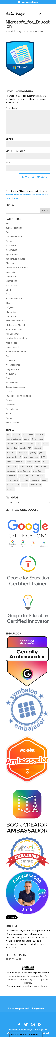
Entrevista (10, 272)
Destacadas (11, 245)
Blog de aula (38, 1008)
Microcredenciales (14, 329)
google (42, 453)
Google (9, 290)
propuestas (11, 475)
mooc (45, 462)
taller (44, 480)
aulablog (39, 434)
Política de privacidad (18, 1008)
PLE (7, 356)
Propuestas (11, 374)
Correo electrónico (15, 151)
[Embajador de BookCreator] (27, 835)
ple (36, 466)
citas (41, 439)
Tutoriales (10, 405)
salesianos (35, 480)
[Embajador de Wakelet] (27, 784)
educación (38, 448)
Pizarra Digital (12, 347)
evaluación (22, 453)
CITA (34, 439)
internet (10, 462)
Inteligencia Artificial (15, 321)
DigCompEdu (11, 250)
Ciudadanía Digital (14, 237)
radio (21, 475)
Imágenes (10, 307)
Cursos (9, 241)
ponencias (11, 471)
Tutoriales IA (12, 409)
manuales (20, 462)
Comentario (12, 108)
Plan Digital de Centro (16, 352)
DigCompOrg (12, 254)
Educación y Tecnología (17, 268)
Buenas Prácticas (14, 228)
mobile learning (33, 462)
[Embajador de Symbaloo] (27, 732)
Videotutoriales (13, 422)
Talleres (9, 400)
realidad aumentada (35, 475)
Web (8, 163)
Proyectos (10, 378)
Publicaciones (12, 382)
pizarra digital (26, 466)
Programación (12, 369)
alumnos (16, 434)
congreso (30, 444)
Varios (8, 413)
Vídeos (9, 418)
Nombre (10, 139)
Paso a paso (11, 343)
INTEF (43, 457)
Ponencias (10, 360)
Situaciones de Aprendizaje (18, 396)
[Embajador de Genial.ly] (27, 685)
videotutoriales (13, 485)
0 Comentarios (37, 31)
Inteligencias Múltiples (16, 325)
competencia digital (15, 444)
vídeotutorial (35, 485)
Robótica (10, 391)
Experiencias (11, 281)
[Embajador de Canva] (27, 914)
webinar (10, 489)
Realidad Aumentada (15, 387)
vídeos (24, 485)
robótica (24, 480)
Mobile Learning (13, 334)
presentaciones (24, 471)
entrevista (11, 453)
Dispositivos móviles (15, 259)
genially (33, 453)
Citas (8, 232)
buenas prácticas (14, 439)
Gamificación (12, 285)
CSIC (38, 444)
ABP (7, 223)
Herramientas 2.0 (14, 298)
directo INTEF (25, 448)
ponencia (44, 466)
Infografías (11, 312)
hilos (25, 457)
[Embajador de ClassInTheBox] (27, 869)
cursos (45, 444)
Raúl (11, 31)
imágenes (34, 457)
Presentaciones (13, 365)
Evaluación (11, 276)
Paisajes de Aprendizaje (17, 338)
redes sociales (12, 480)
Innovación (11, 316)
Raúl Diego (23, 973)
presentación (38, 471)
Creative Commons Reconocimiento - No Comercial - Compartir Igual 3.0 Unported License (28, 979)
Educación (10, 263)
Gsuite (9, 294)
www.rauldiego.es (40, 986)
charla (26, 439)
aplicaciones (28, 434)
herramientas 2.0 (14, 457)
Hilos (8, 303)
